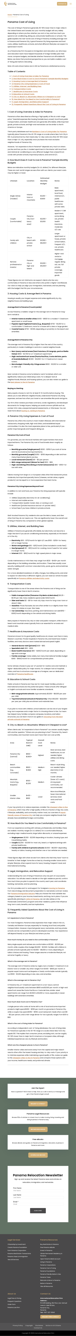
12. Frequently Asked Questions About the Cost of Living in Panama (39, 104)
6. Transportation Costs (21, 89)
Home (10, 15)
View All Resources (46, 1286)
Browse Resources (38, 1129)
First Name (17, 1188)
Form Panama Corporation (17, 1250)
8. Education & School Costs (23, 94)
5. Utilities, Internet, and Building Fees (26, 86)
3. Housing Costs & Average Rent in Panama (29, 81)
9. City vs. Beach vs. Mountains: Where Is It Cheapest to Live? (36, 97)
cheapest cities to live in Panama (26, 1058)
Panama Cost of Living (48, 1268)
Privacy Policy (18, 1325)
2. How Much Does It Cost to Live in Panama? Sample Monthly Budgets (40, 79)
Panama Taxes (45, 1277)
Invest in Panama (46, 1250)
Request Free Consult (50, 1317)
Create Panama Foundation (17, 1247)
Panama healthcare (25, 674)
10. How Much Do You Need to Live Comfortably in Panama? (36, 99)
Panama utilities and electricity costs (34, 578)
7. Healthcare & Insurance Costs (25, 91)
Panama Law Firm (14, 1307)
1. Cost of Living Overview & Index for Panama (30, 76)
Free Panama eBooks (47, 1247)
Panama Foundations (47, 1271)
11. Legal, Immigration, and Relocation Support (30, 102)
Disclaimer (39, 1325)
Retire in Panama (46, 1283)
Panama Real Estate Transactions (19, 1254)
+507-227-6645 (49, 1312)
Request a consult (38, 1104)
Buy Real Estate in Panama (49, 1244)
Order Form (12, 1304)
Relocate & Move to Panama (50, 1280)
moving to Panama (57, 888)
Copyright (29, 1325)
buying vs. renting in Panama (33, 411)
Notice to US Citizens (53, 1325)
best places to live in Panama (23, 382)
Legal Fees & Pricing (14, 1298)
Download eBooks (38, 1155)
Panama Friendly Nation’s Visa (50, 1274)
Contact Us (62, 4)
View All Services (13, 1260)
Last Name (17, 1195)
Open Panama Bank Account (50, 1259)
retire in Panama (32, 899)
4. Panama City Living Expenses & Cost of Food (31, 84)
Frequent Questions (14, 1301)
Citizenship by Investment (17, 1244)
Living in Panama (46, 1262)
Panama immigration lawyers (23, 893)
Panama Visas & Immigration (18, 1256)
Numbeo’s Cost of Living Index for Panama (49, 131)
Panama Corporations (48, 1265)
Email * (16, 1202)
